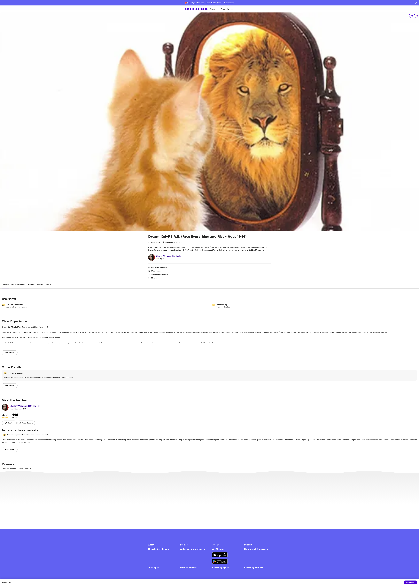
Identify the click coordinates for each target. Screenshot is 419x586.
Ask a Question (28, 423)
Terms (227, 3)
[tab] (5, 284)
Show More (9, 353)
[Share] (411, 16)
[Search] (228, 8)
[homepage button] (196, 9)
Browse (212, 9)
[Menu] (232, 9)
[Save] (416, 16)
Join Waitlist (410, 582)
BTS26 (213, 3)
